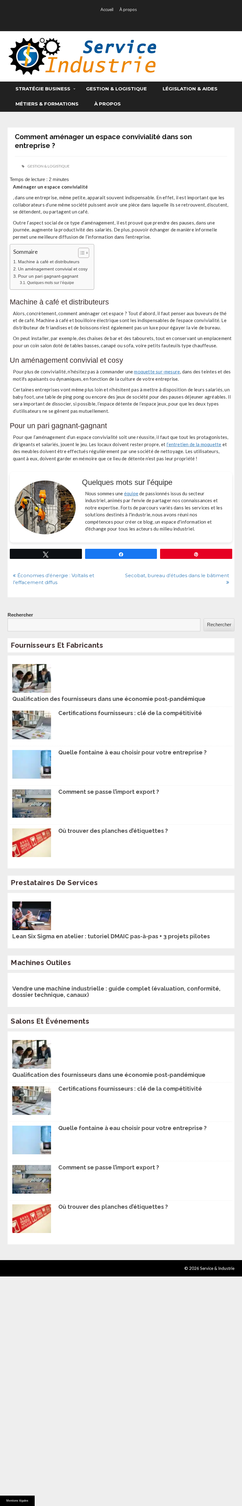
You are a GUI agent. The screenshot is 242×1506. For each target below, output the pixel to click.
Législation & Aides (190, 89)
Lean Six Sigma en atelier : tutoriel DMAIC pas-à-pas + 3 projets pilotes (111, 936)
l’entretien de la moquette (193, 444)
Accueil (107, 9)
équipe (131, 493)
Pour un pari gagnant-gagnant (48, 276)
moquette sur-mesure (157, 371)
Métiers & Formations (46, 104)
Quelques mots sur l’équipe (50, 283)
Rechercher (20, 614)
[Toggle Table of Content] (80, 252)
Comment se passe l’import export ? (108, 792)
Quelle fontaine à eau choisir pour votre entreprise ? (132, 752)
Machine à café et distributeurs (48, 261)
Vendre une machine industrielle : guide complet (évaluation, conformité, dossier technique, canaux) (116, 992)
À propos (128, 9)
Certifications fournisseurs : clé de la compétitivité (130, 713)
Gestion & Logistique (116, 89)
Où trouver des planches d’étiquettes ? (113, 831)
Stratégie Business (42, 89)
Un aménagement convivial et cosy (53, 269)
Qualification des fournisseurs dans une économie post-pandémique (108, 699)
